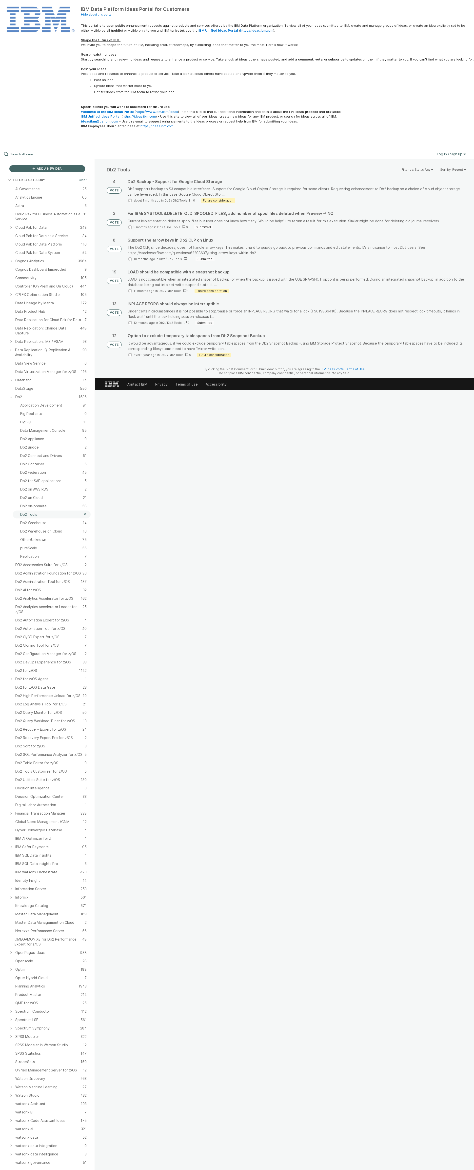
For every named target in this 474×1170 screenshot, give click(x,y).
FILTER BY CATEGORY (29, 180)
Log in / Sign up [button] (450, 154)
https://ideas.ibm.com (256, 30)
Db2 (167, 200)
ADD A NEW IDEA (49, 168)
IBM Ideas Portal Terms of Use (343, 369)
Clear (83, 180)
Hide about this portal (96, 14)
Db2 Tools (180, 200)
